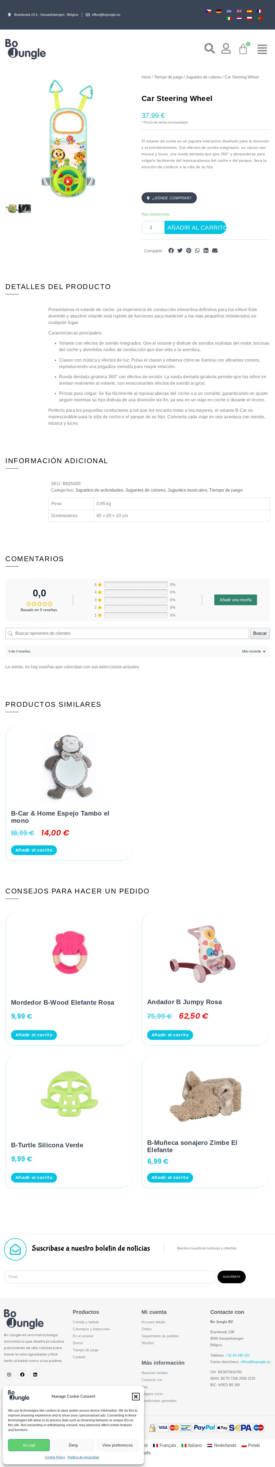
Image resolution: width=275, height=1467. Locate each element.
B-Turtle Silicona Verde (47, 1145)
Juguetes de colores (203, 77)
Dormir (78, 1343)
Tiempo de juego (168, 77)
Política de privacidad (83, 1457)
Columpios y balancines (91, 1329)
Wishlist (148, 1343)
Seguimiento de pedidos (160, 1336)
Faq (144, 1387)
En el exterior (83, 1336)
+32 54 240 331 (238, 1355)
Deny (73, 1445)
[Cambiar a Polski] (249, 18)
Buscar (260, 633)
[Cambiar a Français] (260, 11)
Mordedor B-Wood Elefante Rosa (62, 1002)
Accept (29, 1445)
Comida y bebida (86, 1322)
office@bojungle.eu (255, 1362)
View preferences (117, 1445)
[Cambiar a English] (239, 11)
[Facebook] (22, 1374)
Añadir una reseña (236, 599)
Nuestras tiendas (155, 1373)
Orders (147, 1329)
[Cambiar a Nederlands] (239, 18)
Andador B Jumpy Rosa (184, 1001)
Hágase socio (152, 1394)
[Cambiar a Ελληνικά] (229, 11)
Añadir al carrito (196, 227)
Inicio (146, 77)
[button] (136, 1396)
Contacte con (152, 1380)
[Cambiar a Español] (249, 11)
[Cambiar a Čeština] (209, 11)
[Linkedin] (35, 1374)
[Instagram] (9, 1374)
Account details (154, 1322)
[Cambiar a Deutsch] (219, 11)
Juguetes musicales (187, 490)
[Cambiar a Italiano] (229, 18)
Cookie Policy (55, 1457)
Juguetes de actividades (99, 490)
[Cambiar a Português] (260, 18)
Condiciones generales (159, 1401)
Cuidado (79, 1357)
